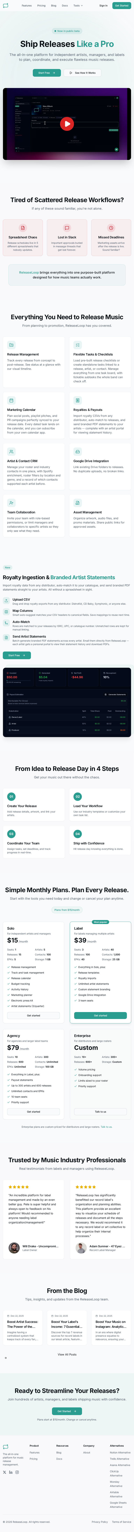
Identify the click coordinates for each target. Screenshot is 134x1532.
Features (27, 5)
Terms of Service (121, 1521)
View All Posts (67, 1354)
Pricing (41, 5)
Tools (76, 5)
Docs (65, 5)
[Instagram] (17, 1472)
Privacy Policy (100, 1521)
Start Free (44, 72)
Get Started (121, 5)
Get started (33, 1015)
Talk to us (100, 1111)
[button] (67, 124)
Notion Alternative (120, 1452)
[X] (4, 1472)
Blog (53, 5)
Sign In (103, 5)
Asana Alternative (120, 1465)
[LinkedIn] (11, 1472)
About (86, 1452)
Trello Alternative (119, 1458)
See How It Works (85, 72)
